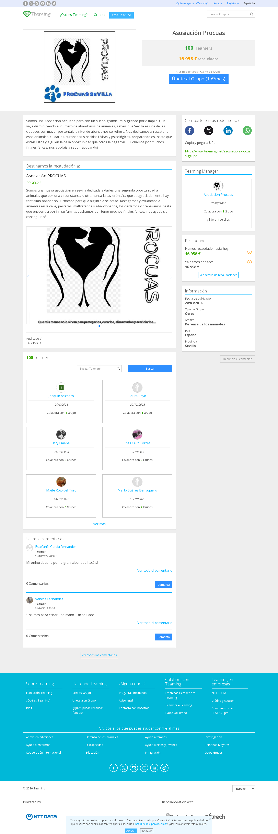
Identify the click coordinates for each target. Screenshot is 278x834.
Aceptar (131, 830)
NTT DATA (219, 693)
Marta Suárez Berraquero (137, 490)
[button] (99, 326)
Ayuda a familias (156, 737)
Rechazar (146, 830)
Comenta (164, 585)
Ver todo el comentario (154, 570)
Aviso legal (126, 700)
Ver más (99, 524)
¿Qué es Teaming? (74, 14)
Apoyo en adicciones (39, 737)
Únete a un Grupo (84, 700)
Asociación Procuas (218, 194)
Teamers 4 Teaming (178, 705)
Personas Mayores (217, 745)
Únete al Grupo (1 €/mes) (198, 79)
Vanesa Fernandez (49, 599)
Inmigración (153, 752)
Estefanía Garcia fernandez (55, 546)
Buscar (150, 368)
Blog (29, 708)
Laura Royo (137, 396)
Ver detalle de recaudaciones (218, 275)
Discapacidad (94, 745)
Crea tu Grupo (81, 693)
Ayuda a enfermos (38, 745)
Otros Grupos (214, 752)
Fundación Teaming (39, 693)
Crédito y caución (223, 701)
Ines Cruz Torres (137, 443)
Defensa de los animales (102, 737)
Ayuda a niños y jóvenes (161, 745)
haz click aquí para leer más (151, 824)
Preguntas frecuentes (133, 693)
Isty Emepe (61, 443)
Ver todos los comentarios (99, 655)
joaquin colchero (61, 396)
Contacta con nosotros (134, 708)
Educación (92, 752)
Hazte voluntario (176, 713)
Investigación (213, 737)
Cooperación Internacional (43, 752)
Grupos (99, 14)
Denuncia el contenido (237, 359)
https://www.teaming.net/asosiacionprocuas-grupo (218, 153)
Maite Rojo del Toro (61, 490)
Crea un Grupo (121, 15)
